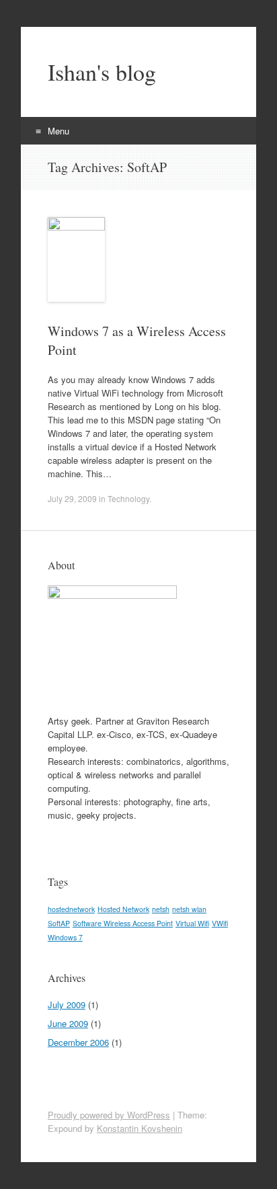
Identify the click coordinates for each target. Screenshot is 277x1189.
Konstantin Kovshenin (139, 1128)
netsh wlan (189, 909)
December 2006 (78, 1042)
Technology (128, 498)
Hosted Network (123, 909)
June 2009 (68, 1023)
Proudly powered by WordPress (109, 1114)
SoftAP (59, 923)
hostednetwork (71, 909)
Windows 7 (65, 937)
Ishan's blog (102, 71)
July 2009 (66, 1004)
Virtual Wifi (192, 923)
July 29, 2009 (72, 498)
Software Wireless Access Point (123, 923)
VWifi (220, 923)
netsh (160, 909)
